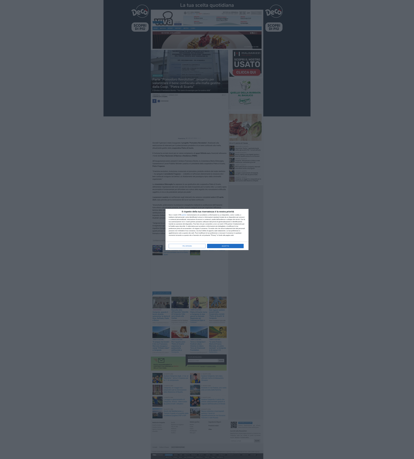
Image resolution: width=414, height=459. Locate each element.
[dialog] (207, 229)
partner (184, 215)
